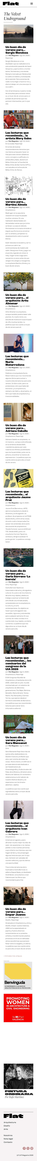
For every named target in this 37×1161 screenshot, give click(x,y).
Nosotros (8, 1135)
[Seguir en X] (28, 1148)
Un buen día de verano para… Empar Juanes (16, 912)
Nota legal (8, 1139)
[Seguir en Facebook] (24, 1148)
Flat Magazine (14, 55)
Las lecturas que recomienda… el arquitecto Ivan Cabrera (17, 827)
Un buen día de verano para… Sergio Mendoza (17, 50)
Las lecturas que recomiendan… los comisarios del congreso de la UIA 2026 (18, 664)
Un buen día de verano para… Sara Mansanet (16, 740)
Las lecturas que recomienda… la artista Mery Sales (18, 135)
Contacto (8, 1142)
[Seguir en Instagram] (31, 1148)
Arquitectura (10, 210)
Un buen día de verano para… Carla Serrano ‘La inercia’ (18, 575)
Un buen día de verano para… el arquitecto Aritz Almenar (17, 299)
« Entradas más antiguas (13, 956)
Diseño (8, 920)
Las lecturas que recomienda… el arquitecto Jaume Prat (18, 496)
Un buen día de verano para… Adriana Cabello (17, 428)
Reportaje (9, 58)
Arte (7, 584)
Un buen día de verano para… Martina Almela (16, 202)
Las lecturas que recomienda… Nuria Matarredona (17, 360)
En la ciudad (10, 144)
